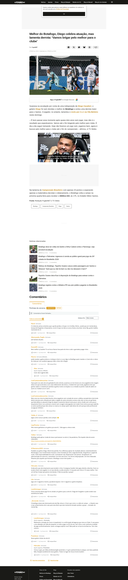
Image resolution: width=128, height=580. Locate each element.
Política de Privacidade (62, 9)
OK (64, 14)
